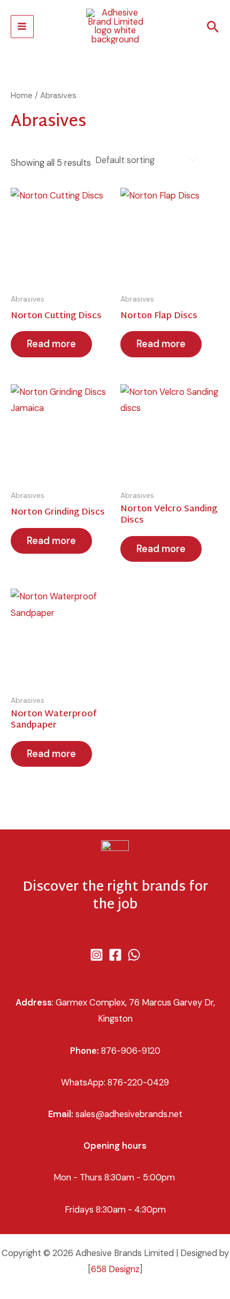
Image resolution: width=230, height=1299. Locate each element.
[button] (213, 28)
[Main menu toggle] (22, 26)
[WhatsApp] (134, 955)
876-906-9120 (130, 1050)
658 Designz (115, 1269)
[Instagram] (96, 955)
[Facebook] (115, 955)
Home (22, 95)
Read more (51, 343)
